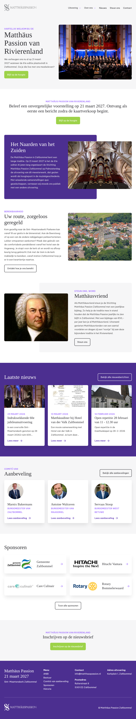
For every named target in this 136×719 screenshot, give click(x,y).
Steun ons (82, 342)
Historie (47, 689)
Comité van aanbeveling (55, 681)
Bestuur (47, 677)
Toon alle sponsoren (68, 605)
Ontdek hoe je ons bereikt (20, 268)
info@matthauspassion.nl (88, 673)
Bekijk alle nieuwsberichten (115, 377)
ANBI (46, 673)
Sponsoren (48, 685)
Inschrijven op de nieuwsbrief (68, 646)
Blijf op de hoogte (16, 74)
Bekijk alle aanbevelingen (116, 473)
